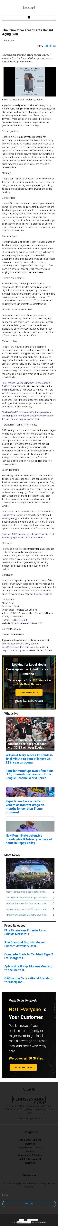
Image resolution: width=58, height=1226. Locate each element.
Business (30, 1143)
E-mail (5, 1195)
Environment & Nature (30, 1147)
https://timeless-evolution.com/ (26, 623)
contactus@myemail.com (29, 1118)
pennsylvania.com (24, 1222)
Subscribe (29, 1204)
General (30, 1151)
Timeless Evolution (43, 594)
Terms (21, 1220)
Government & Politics (30, 1155)
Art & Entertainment (30, 1139)
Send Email (13, 606)
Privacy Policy (32, 1220)
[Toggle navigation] (29, 17)
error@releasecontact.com (15, 647)
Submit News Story (29, 692)
